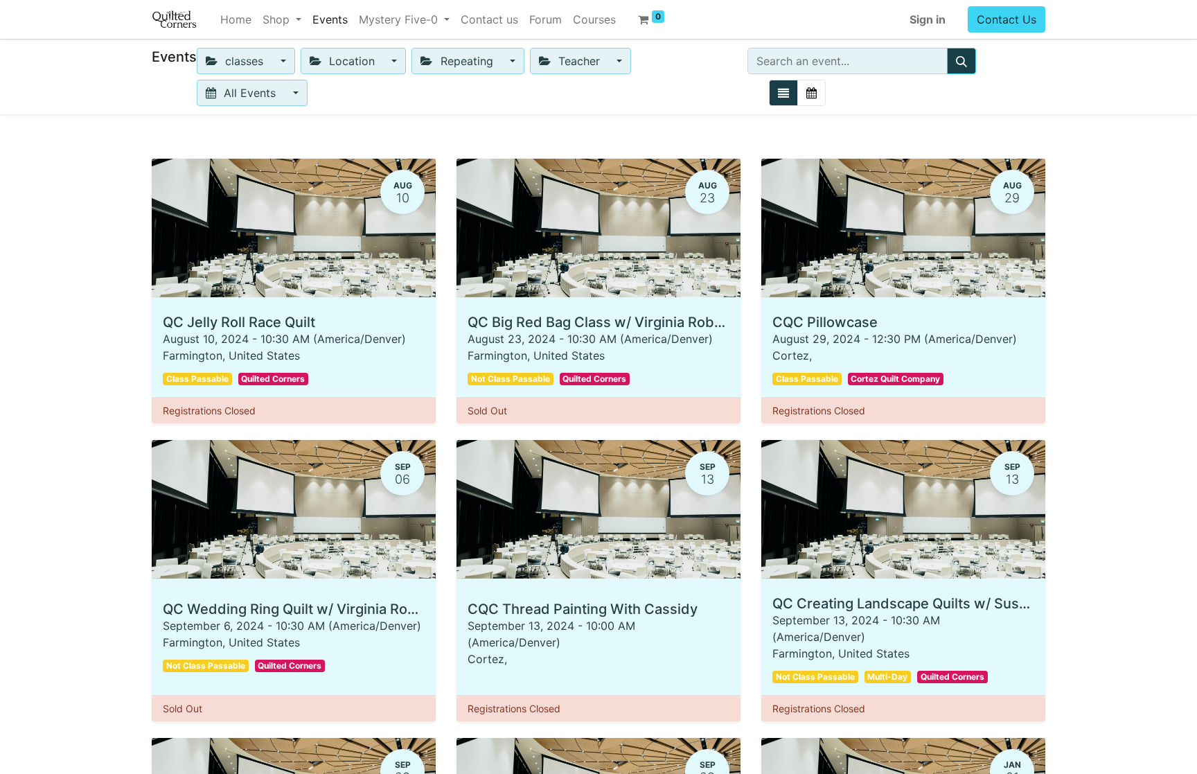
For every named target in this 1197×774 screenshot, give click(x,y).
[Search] (961, 61)
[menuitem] (236, 19)
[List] (783, 93)
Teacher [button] (579, 61)
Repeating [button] (467, 61)
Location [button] (352, 61)
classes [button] (244, 61)
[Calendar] (811, 93)
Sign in (928, 19)
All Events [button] (249, 93)
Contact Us (1006, 19)
